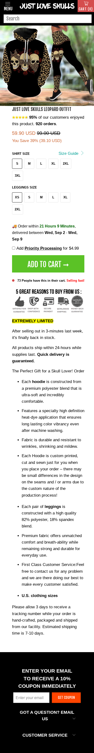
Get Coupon (66, 697)
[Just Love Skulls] (47, 6)
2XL (66, 163)
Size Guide (69, 153)
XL (53, 163)
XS (17, 197)
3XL (17, 175)
